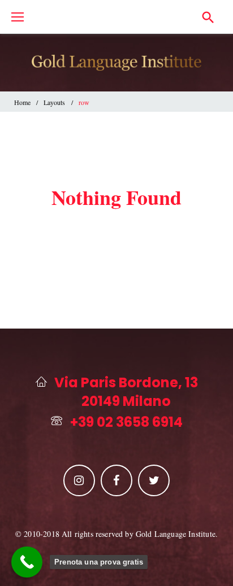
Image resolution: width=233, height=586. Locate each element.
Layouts (54, 102)
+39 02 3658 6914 (126, 422)
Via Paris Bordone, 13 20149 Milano (126, 392)
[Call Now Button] (26, 562)
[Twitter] (154, 480)
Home (22, 102)
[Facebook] (116, 480)
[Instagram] (79, 480)
